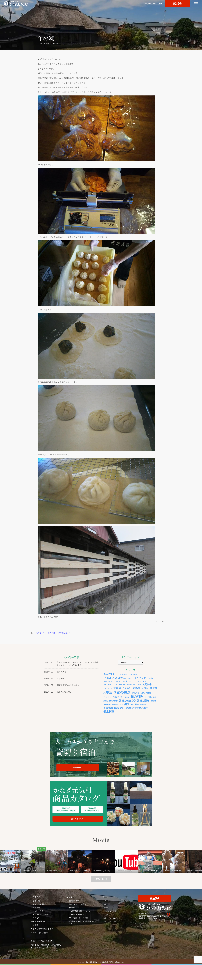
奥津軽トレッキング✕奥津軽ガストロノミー (82, 922)
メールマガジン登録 (39, 933)
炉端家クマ (115, 704)
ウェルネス (133, 674)
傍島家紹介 (37, 908)
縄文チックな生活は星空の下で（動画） (58, 871)
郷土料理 (108, 711)
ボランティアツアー (110, 685)
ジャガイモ (151, 678)
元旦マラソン (107, 688)
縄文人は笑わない (64, 692)
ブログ (105, 915)
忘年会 (127, 697)
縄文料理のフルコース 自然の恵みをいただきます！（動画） (35, 871)
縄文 (127, 704)
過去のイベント (110, 911)
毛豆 (150, 697)
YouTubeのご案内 (79, 871)
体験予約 (72, 908)
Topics (105, 897)
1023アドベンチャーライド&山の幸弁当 (105, 871)
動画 (106, 908)
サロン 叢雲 (38, 911)
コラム (107, 901)
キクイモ (130, 678)
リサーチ (60, 679)
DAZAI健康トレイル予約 (78, 918)
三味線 (139, 684)
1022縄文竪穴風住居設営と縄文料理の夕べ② (128, 871)
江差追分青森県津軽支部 (110, 701)
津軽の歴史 (143, 700)
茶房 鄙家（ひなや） (113, 708)
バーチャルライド (139, 681)
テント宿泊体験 (39, 904)
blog (47, 43)
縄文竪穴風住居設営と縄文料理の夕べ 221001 (151, 871)
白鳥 (121, 704)
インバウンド (123, 674)
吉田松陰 (145, 688)
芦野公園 (143, 704)
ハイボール (126, 681)
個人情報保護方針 (38, 921)
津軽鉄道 (153, 701)
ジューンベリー (107, 681)
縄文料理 (135, 704)
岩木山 (148, 693)
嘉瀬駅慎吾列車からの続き (68, 685)
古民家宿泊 (35, 897)
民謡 (154, 697)
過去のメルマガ (110, 922)
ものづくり (40, 633)
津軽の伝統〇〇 (64, 633)
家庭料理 (135, 693)
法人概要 (34, 925)
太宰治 (107, 692)
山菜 (143, 693)
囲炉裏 (153, 688)
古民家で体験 (74, 901)
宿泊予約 (177, 3)
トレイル (117, 681)
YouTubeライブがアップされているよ (175, 871)
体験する (70, 897)
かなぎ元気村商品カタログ (42, 929)
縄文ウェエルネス (111, 918)
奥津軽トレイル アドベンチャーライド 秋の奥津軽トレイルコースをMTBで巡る (11, 871)
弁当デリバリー (118, 697)
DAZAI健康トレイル (77, 914)
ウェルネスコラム (114, 677)
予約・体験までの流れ (77, 904)
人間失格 (147, 684)
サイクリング (140, 678)
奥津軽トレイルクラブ (40, 941)
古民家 (136, 688)
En (147, 3)
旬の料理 (51, 633)
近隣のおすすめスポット (138, 708)
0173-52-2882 (152, 918)
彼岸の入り (61, 672)
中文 (158, 3)
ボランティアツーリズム (127, 685)
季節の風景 (122, 692)
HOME (40, 43)
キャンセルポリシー (41, 914)
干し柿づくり (107, 697)
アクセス (36, 918)
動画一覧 (100, 879)
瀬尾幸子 (106, 704)
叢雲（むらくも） (122, 688)
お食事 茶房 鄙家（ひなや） (80, 911)
